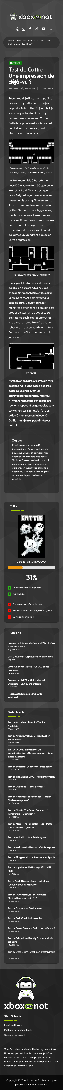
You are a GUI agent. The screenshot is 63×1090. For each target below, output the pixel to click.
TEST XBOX (15, 63)
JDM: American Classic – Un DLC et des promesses (28, 668)
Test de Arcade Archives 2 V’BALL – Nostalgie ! (26, 724)
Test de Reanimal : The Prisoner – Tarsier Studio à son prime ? (29, 798)
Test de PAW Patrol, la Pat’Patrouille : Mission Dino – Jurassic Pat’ (27, 896)
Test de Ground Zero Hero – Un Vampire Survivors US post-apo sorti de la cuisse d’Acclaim (30, 753)
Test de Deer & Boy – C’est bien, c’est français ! (31, 953)
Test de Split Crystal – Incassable (25, 918)
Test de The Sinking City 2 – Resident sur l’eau (31, 776)
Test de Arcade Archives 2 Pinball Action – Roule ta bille (30, 737)
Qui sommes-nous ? (14, 1035)
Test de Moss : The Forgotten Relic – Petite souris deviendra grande (30, 825)
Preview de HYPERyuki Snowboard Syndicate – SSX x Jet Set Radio (26, 681)
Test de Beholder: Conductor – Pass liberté (30, 766)
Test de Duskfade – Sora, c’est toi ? (26, 786)
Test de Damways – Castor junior (25, 908)
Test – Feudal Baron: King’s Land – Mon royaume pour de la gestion (28, 882)
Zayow (17, 440)
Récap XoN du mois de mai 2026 (25, 693)
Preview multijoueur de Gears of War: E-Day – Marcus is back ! (31, 644)
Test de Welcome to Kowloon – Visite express (31, 847)
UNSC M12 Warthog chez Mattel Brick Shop (30, 656)
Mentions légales (13, 1025)
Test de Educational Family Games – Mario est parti (30, 940)
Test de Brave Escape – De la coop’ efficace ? (31, 928)
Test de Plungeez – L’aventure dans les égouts (31, 857)
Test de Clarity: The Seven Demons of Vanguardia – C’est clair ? (27, 812)
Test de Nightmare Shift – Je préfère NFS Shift (29, 869)
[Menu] (14, 26)
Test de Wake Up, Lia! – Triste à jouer (27, 837)
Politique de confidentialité (18, 1029)
